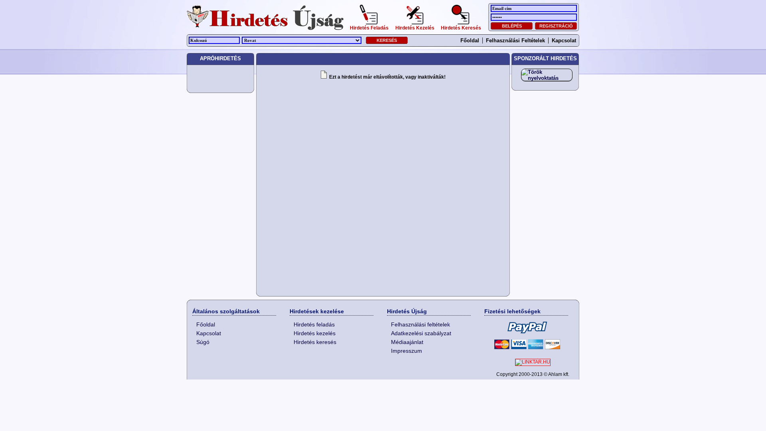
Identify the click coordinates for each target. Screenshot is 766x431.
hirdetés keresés (461, 27)
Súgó (202, 342)
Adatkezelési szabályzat (421, 333)
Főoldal (469, 40)
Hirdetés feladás (314, 324)
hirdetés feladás (369, 27)
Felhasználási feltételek (515, 40)
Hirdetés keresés (315, 342)
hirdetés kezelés (414, 27)
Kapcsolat (564, 40)
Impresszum (406, 351)
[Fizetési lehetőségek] (526, 335)
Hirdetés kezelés (315, 333)
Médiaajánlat (407, 342)
